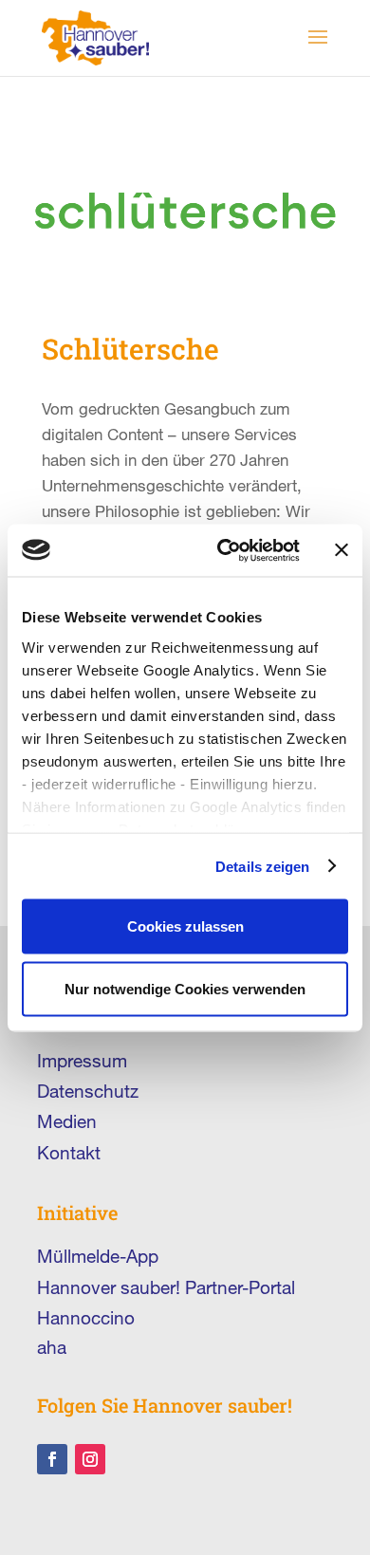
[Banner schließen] (341, 550)
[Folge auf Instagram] (90, 1459)
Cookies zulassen (185, 926)
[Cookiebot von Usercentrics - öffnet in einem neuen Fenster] (224, 550)
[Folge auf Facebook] (52, 1459)
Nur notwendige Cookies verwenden (185, 988)
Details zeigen (262, 866)
